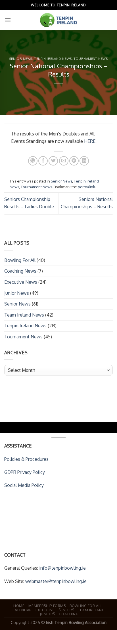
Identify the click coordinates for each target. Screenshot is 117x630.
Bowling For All (19, 260)
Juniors (47, 614)
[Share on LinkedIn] (84, 161)
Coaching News (20, 271)
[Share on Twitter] (53, 161)
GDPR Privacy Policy (24, 472)
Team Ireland (91, 610)
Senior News (20, 58)
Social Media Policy (24, 485)
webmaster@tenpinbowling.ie (56, 581)
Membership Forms (47, 605)
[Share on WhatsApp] (32, 161)
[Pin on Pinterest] (74, 161)
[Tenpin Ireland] (58, 20)
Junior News (16, 293)
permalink (86, 186)
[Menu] (7, 20)
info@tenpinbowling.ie (62, 568)
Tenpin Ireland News (53, 58)
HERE (89, 141)
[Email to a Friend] (63, 161)
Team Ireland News (24, 315)
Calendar (22, 610)
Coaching (68, 614)
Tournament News (91, 58)
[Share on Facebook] (43, 161)
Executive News (20, 282)
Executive (45, 610)
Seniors (66, 610)
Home (18, 605)
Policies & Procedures (26, 459)
